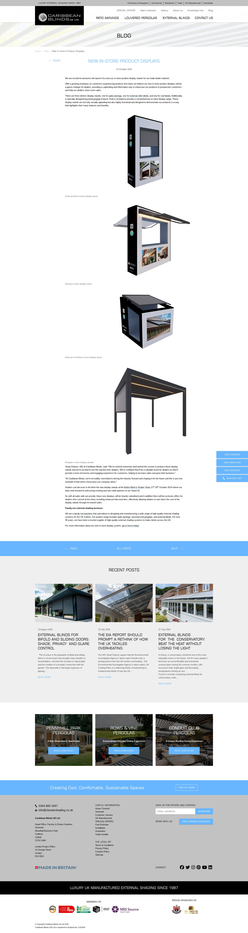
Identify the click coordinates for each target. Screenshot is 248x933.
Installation (100, 828)
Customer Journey (104, 815)
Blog (210, 10)
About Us (178, 10)
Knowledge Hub (196, 10)
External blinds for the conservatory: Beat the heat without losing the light (181, 641)
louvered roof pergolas (142, 517)
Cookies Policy (102, 851)
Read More (44, 677)
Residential (169, 3)
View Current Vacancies (196, 821)
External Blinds (176, 18)
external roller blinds (139, 96)
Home (38, 51)
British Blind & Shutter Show (137, 487)
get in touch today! (130, 525)
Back (56, 60)
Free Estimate (101, 824)
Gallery (164, 10)
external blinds (164, 517)
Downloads (208, 3)
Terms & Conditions (104, 845)
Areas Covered (102, 808)
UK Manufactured (192, 3)
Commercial (157, 3)
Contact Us (204, 18)
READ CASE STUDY (63, 750)
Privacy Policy (102, 848)
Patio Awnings (107, 18)
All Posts (124, 548)
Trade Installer (101, 834)
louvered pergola (92, 99)
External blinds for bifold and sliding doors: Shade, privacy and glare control (63, 641)
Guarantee (100, 831)
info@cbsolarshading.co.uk (56, 810)
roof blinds (165, 96)
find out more (187, 787)
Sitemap (99, 855)
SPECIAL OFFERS (126, 10)
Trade (179, 3)
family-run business (83, 513)
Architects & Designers (138, 3)
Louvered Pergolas (141, 18)
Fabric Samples (148, 10)
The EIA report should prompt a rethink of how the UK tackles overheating (123, 641)
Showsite (99, 811)
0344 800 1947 (48, 805)
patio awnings (115, 96)
